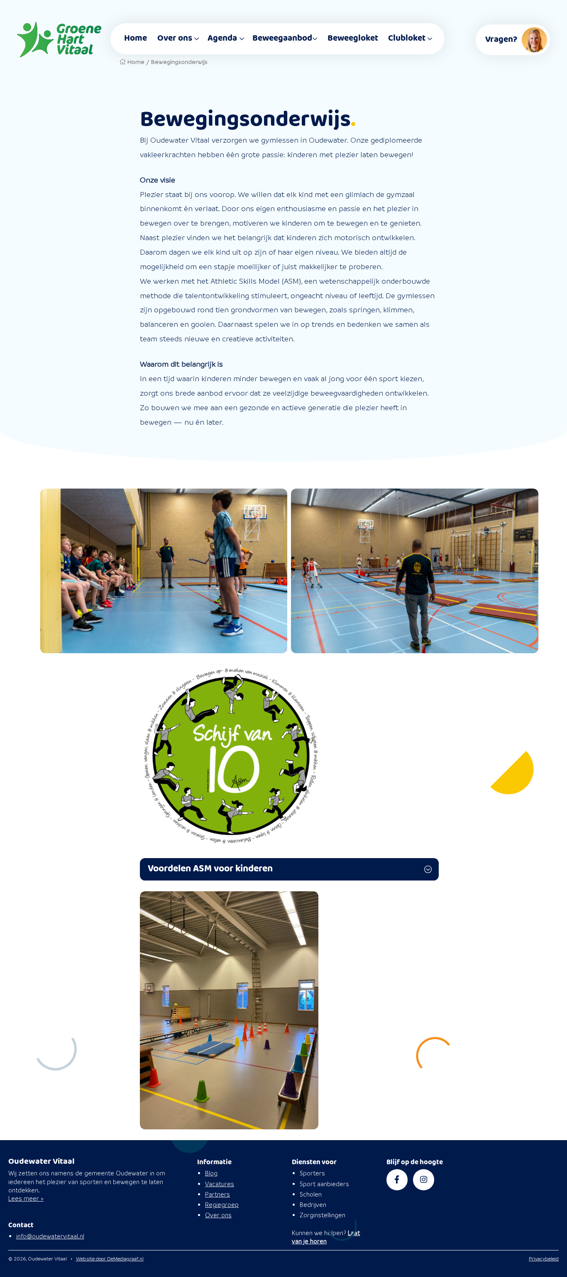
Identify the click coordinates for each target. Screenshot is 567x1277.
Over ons (174, 38)
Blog (211, 1173)
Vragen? (501, 39)
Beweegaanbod (282, 38)
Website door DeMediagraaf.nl (110, 1258)
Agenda (222, 38)
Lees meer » (26, 1198)
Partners (217, 1194)
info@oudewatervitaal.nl (50, 1236)
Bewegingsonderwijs (179, 62)
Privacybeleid (544, 1258)
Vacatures (219, 1184)
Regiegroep (222, 1205)
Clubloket (406, 38)
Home (135, 38)
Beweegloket (352, 38)
